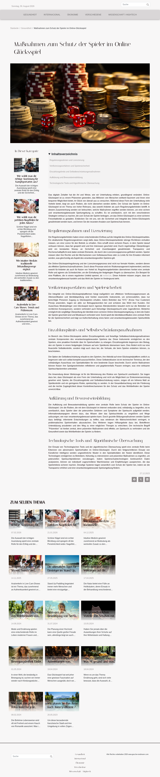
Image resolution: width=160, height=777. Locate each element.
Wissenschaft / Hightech (122, 15)
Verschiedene (93, 15)
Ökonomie (72, 15)
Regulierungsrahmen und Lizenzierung (67, 160)
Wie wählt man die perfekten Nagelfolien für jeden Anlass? (27, 220)
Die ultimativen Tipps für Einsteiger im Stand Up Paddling (62, 570)
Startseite (14, 28)
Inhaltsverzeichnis (65, 154)
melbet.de (107, 276)
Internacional (52, 15)
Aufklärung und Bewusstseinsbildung (66, 177)
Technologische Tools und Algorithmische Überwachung (74, 183)
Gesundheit (30, 15)
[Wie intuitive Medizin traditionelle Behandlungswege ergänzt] (26, 250)
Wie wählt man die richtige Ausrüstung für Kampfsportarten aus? (26, 179)
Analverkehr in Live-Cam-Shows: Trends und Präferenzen (26, 307)
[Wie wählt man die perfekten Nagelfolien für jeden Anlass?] (26, 206)
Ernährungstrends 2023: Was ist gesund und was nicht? (99, 661)
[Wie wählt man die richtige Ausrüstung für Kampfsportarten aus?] (26, 165)
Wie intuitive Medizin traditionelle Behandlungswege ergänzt (26, 265)
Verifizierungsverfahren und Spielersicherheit (70, 166)
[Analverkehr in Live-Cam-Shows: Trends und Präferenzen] (26, 294)
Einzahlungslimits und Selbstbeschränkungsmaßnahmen (75, 172)
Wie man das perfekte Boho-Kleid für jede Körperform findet (24, 707)
